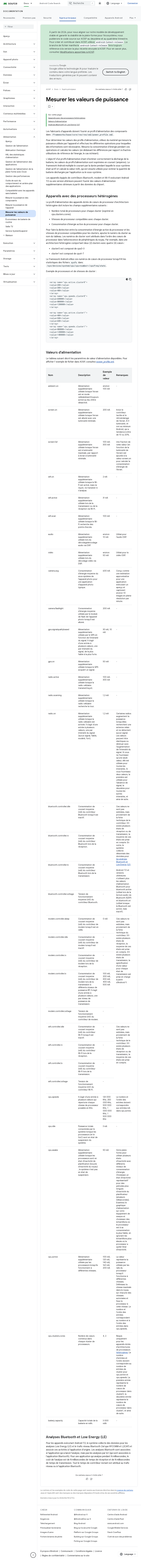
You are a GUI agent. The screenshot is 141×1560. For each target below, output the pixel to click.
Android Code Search (50, 3)
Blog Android (79, 1523)
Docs (26, 3)
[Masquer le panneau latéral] (33, 1555)
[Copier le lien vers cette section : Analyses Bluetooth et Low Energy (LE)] (109, 1437)
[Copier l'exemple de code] (130, 279)
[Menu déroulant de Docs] (32, 3)
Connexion (133, 3)
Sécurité (47, 18)
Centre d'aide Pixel (115, 1519)
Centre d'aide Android (117, 1514)
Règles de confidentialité (53, 1555)
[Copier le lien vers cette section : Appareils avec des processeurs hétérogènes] (120, 196)
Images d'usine (46, 1532)
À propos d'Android (49, 1551)
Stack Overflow (114, 1532)
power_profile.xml (105, 361)
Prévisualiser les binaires (50, 1528)
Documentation (13, 11)
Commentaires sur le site (78, 1555)
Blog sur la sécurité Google (85, 1528)
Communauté (67, 1551)
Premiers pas (29, 18)
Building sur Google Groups (86, 1536)
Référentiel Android (49, 1514)
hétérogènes (122, 1352)
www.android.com (115, 1523)
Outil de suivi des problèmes (119, 1536)
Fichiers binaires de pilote (51, 1536)
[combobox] (81, 3)
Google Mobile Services (117, 1528)
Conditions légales (83, 1551)
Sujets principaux (67, 18)
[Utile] (126, 89)
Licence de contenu (125, 1490)
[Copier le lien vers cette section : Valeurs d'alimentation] (83, 352)
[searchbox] (18, 26)
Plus (131, 18)
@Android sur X (81, 1514)
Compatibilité (90, 18)
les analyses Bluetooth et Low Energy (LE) (123, 862)
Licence (98, 1551)
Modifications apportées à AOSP (77, 52)
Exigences (44, 1519)
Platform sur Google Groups (86, 1532)
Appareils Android (113, 18)
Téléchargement (47, 1523)
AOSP (48, 89)
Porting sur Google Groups (85, 1541)
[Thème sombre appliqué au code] (127, 279)
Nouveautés (9, 18)
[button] (16, 44)
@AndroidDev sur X (82, 1519)
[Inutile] (130, 89)
